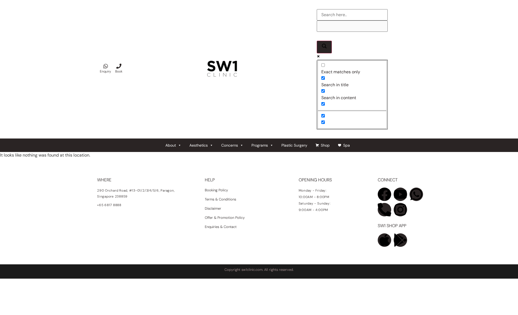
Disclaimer (213, 208)
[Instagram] (400, 209)
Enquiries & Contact (221, 226)
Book (118, 71)
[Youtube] (400, 194)
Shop (325, 145)
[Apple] (384, 240)
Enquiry (105, 71)
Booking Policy (216, 190)
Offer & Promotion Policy (225, 217)
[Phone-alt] (384, 209)
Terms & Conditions (220, 199)
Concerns (229, 145)
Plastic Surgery (294, 145)
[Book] (118, 66)
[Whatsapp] (416, 194)
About (170, 145)
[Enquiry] (105, 66)
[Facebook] (384, 194)
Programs (259, 145)
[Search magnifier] (324, 47)
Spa (346, 145)
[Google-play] (400, 240)
